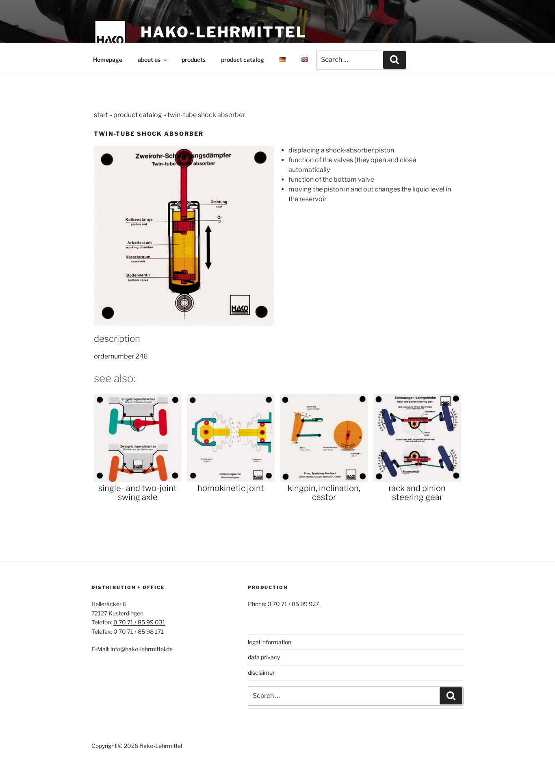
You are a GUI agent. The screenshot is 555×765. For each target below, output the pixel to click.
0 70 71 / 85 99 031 (139, 622)
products (194, 59)
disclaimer (261, 672)
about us (149, 59)
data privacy (264, 657)
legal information (269, 642)
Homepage (107, 59)
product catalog (242, 59)
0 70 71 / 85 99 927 (293, 603)
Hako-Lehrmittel (224, 32)
